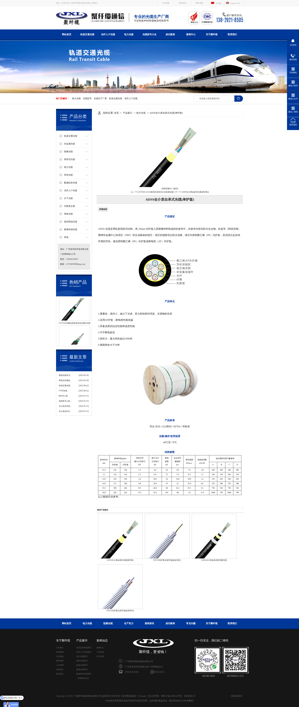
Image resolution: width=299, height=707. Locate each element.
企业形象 (165, 3)
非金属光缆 (69, 144)
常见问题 (191, 623)
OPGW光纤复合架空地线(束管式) (167, 560)
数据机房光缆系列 (83, 674)
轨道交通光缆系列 (83, 648)
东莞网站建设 (128, 696)
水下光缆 (68, 198)
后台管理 (153, 696)
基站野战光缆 (70, 222)
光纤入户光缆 (108, 34)
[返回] (175, 188)
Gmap (142, 696)
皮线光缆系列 (82, 665)
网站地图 (199, 3)
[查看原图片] (166, 188)
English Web (235, 3)
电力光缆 (128, 34)
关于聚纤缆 (212, 34)
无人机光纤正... (65, 411)
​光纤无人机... (63, 396)
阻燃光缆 (68, 151)
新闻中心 (191, 34)
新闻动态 (102, 640)
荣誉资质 (182, 3)
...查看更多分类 (82, 678)
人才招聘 (60, 665)
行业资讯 (100, 652)
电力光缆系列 (82, 656)
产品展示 (127, 113)
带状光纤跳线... (65, 380)
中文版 (218, 3)
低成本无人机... (65, 401)
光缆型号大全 (149, 34)
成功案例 (170, 34)
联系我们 (232, 34)
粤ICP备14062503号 (171, 696)
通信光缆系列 (82, 661)
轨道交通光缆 (87, 34)
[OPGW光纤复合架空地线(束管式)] (167, 558)
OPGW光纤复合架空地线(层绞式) (120, 611)
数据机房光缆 (70, 183)
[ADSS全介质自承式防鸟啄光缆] (214, 558)
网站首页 (66, 34)
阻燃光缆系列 (82, 669)
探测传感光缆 (70, 229)
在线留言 (60, 669)
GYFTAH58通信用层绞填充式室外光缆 (74, 309)
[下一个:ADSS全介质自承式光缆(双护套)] (192, 192)
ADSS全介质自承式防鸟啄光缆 (214, 560)
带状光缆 (68, 175)
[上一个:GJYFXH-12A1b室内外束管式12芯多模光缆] (152, 192)
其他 (66, 237)
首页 (116, 113)
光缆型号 (87, 98)
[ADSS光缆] (72, 25)
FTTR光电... (64, 391)
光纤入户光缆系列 (83, 652)
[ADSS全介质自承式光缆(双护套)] (120, 558)
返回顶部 (236, 696)
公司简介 (60, 648)
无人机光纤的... (65, 406)
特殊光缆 (68, 214)
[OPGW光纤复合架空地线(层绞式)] (120, 608)
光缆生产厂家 (100, 98)
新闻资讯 (149, 623)
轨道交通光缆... (65, 385)
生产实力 (128, 623)
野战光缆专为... (65, 375)
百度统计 (189, 696)
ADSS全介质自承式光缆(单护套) (166, 113)
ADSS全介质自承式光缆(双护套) (120, 560)
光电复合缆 (69, 206)
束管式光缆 (69, 159)
